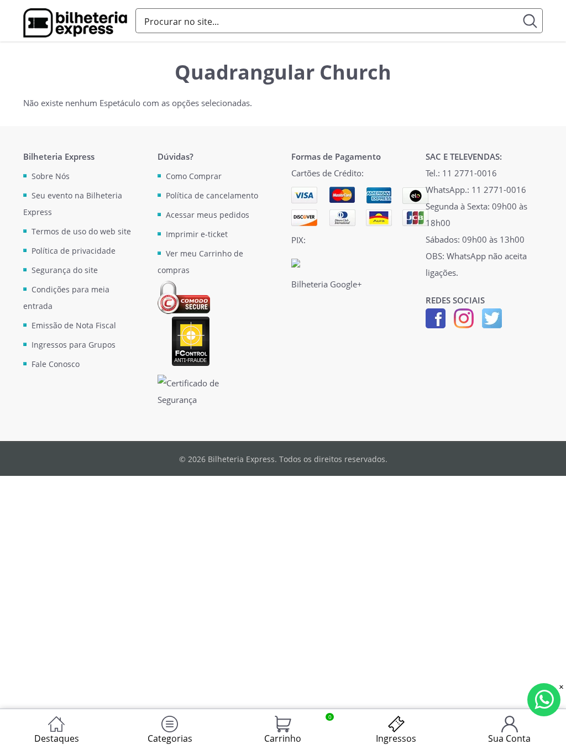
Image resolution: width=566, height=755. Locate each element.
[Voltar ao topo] (547, 736)
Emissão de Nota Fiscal (74, 325)
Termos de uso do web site (81, 231)
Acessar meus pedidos (207, 214)
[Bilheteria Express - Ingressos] (75, 23)
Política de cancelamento (212, 195)
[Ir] (530, 20)
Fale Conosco (56, 364)
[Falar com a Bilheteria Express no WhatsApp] (543, 699)
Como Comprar (194, 176)
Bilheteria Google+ (326, 284)
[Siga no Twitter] (492, 317)
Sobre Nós (51, 176)
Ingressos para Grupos (74, 344)
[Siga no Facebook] (436, 317)
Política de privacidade (74, 250)
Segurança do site (65, 270)
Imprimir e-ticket (197, 234)
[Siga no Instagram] (464, 317)
